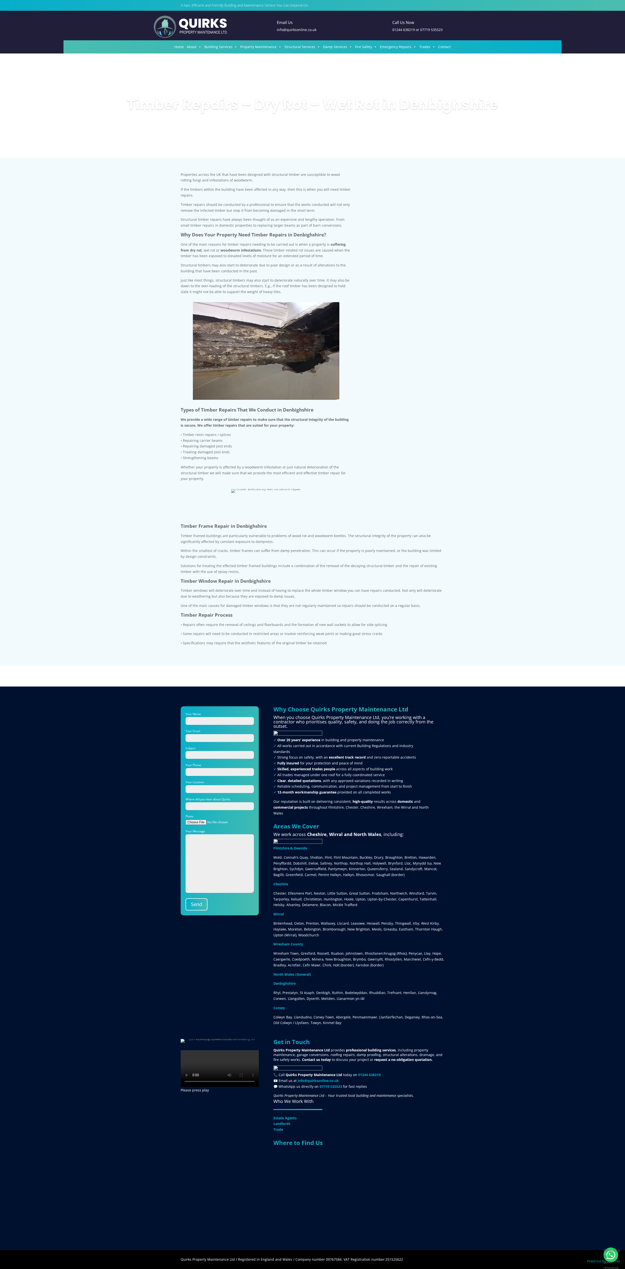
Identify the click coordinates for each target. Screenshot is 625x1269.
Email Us (285, 22)
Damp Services (335, 46)
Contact (444, 46)
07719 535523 (431, 29)
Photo (189, 816)
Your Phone (193, 765)
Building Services (218, 46)
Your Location (195, 782)
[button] (611, 1255)
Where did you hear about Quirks (208, 799)
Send (196, 904)
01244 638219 (403, 29)
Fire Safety (363, 46)
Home (179, 46)
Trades (424, 46)
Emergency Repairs (395, 46)
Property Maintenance (258, 46)
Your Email (193, 731)
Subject (191, 748)
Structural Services (299, 46)
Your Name (193, 714)
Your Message (195, 831)
